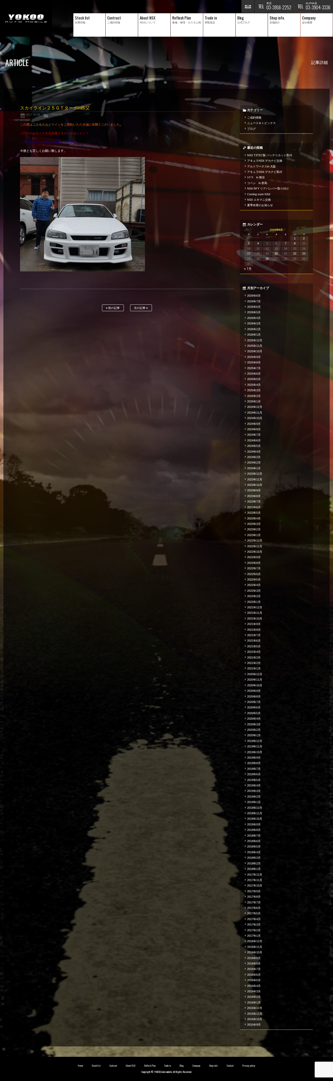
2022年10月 (254, 551)
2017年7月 (254, 902)
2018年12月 (254, 807)
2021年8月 (254, 629)
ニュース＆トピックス (261, 123)
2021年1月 (254, 668)
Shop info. (213, 1065)
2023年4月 (254, 518)
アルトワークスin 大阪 (261, 166)
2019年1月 (254, 802)
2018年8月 (254, 829)
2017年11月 (254, 880)
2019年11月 (254, 746)
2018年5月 (254, 846)
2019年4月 (254, 785)
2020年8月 (254, 696)
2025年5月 (254, 379)
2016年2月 (254, 996)
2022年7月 (254, 568)
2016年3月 (254, 991)
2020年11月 (254, 679)
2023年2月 (254, 529)
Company (196, 1065)
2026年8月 (254, 295)
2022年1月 (254, 601)
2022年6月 (254, 574)
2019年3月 (254, 790)
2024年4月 (254, 451)
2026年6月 (254, 306)
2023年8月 (254, 496)
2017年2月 (254, 930)
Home (80, 1065)
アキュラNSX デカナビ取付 (264, 171)
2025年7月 (254, 368)
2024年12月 (254, 406)
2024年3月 (254, 457)
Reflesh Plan (150, 1065)
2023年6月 (254, 507)
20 (276, 253)
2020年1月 (254, 735)
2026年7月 (254, 301)
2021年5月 (254, 646)
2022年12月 (254, 540)
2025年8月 (254, 362)
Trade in (167, 1065)
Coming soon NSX (258, 194)
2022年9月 (254, 557)
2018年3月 (254, 857)
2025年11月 (254, 345)
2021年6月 (254, 640)
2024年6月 (254, 440)
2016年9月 (254, 958)
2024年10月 (254, 418)
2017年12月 (254, 874)
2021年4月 (254, 651)
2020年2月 (254, 729)
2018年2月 (254, 863)
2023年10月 (254, 484)
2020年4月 (254, 718)
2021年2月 (254, 663)
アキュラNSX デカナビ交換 (264, 160)
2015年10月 (254, 1019)
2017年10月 (254, 885)
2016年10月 (254, 952)
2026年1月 (254, 334)
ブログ (251, 128)
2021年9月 (254, 624)
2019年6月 (254, 774)
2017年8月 (254, 896)
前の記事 (113, 307)
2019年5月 (254, 780)
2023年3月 (254, 523)
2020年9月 (254, 690)
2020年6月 (254, 707)
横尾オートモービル (26, 18)
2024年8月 (254, 429)
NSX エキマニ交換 (259, 199)
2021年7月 (254, 635)
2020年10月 (254, 685)
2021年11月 (254, 612)
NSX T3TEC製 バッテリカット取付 (269, 155)
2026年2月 (254, 329)
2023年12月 (254, 473)
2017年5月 (254, 913)
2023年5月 (254, 512)
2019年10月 (254, 752)
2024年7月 (254, 434)
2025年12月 (254, 340)
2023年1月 (254, 535)
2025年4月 (254, 384)
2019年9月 (254, 757)
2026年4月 (254, 318)
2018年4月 (254, 852)
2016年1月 (254, 1002)
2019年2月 (254, 796)
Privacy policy (248, 1065)
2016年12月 (254, 941)
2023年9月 (254, 490)
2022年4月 (254, 585)
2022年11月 (254, 546)
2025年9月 (254, 357)
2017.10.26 (33, 114)
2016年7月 (254, 969)
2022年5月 (254, 579)
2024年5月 (254, 445)
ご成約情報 (55, 114)
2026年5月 (254, 312)
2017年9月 (254, 891)
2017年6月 (254, 907)
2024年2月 (254, 462)
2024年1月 (254, 468)
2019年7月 (254, 768)
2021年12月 (254, 607)
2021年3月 (254, 657)
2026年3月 (254, 323)
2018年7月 (254, 835)
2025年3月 (254, 390)
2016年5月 (254, 980)
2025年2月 (254, 396)
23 (303, 253)
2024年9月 (254, 423)
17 (248, 253)
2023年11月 (254, 479)
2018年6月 (254, 841)
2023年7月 (254, 501)
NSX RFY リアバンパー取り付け (268, 188)
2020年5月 (254, 713)
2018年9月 (254, 824)
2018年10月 (254, 818)
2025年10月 (254, 351)
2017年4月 (254, 919)
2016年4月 (254, 985)
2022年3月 (254, 590)
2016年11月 (254, 946)
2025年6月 (254, 373)
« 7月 (248, 269)
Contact (230, 1065)
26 (267, 258)
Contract (113, 1065)
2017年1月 (254, 935)
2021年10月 (254, 618)
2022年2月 (254, 596)
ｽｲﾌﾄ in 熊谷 (256, 177)
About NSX (131, 1065)
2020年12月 (254, 674)
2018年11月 (254, 813)
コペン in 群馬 (257, 183)
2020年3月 (254, 724)
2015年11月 (254, 1013)
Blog (182, 1065)
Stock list (96, 1065)
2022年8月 (254, 562)
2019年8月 (254, 763)
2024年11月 (254, 412)
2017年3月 (254, 924)
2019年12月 (254, 741)
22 (294, 253)
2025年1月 (254, 401)
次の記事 (140, 307)
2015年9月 (254, 1024)
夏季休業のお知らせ (260, 205)
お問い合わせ (247, 6)
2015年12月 (254, 1008)
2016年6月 (254, 974)
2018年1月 (254, 868)
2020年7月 (254, 702)
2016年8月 (254, 963)
